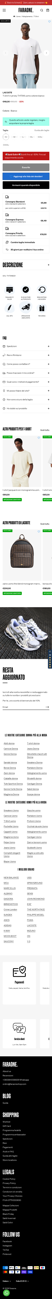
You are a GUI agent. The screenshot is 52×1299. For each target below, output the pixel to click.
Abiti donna (9, 743)
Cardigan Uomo (34, 837)
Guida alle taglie (41, 130)
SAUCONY (9, 941)
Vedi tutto (44, 430)
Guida (5, 1103)
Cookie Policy (9, 1179)
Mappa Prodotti (10, 1209)
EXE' (29, 904)
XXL (40, 137)
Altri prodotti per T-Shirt (17, 428)
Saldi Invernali (9, 1218)
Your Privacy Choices (12, 1196)
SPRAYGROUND (34, 882)
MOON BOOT (10, 936)
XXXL (6, 145)
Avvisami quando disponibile (26, 185)
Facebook (7, 1241)
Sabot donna (33, 789)
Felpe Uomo (9, 842)
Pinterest (7, 1254)
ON (28, 936)
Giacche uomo (34, 810)
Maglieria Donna (11, 794)
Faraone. (13, 1288)
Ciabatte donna (11, 778)
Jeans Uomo (9, 847)
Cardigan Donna (34, 783)
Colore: (10, 111)
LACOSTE (7, 92)
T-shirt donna (33, 743)
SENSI (30, 893)
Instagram (7, 1245)
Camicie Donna (11, 748)
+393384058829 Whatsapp (16, 1079)
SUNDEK (8, 914)
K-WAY (7, 930)
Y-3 (28, 941)
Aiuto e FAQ (8, 1151)
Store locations (10, 1160)
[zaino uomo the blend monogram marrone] (22, 555)
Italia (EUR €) (21, 1281)
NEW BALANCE (11, 877)
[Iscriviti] (47, 707)
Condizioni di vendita (12, 1191)
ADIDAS (7, 925)
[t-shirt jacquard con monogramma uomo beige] (22, 461)
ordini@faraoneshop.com (14, 1084)
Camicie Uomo (10, 815)
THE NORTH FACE (36, 909)
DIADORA (8, 898)
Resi (5, 1143)
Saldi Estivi (8, 1222)
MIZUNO (31, 930)
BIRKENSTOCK (11, 904)
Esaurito (26, 167)
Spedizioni (8, 1138)
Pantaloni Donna (34, 767)
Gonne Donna (10, 754)
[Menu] (4, 10)
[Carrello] (48, 11)
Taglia (26, 130)
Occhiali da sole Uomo (37, 826)
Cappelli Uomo (10, 831)
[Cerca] (42, 11)
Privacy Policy (9, 1183)
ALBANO (8, 893)
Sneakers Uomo (11, 810)
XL (31, 137)
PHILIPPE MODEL (35, 914)
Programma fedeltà (12, 1130)
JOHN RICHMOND (36, 898)
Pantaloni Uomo (34, 815)
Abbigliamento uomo (37, 773)
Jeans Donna (33, 748)
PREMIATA (32, 888)
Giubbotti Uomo (34, 847)
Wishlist (6, 1121)
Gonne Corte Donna (13, 789)
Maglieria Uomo (11, 837)
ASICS (6, 920)
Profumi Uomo (34, 821)
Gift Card (7, 1126)
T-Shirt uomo (10, 821)
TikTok (6, 1250)
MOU (6, 882)
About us (7, 1071)
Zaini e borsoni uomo (37, 842)
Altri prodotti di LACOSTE (16, 522)
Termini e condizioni (12, 1187)
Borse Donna (10, 767)
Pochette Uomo (11, 826)
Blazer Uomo (10, 861)
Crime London (10, 909)
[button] (6, 53)
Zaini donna (9, 773)
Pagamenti (8, 1147)
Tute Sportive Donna (13, 783)
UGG (29, 877)
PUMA (30, 920)
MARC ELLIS (10, 888)
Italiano (6, 1281)
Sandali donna (10, 762)
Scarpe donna (33, 794)
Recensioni (8, 1075)
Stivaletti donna (34, 778)
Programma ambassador (14, 1134)
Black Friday (8, 1214)
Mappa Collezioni (11, 1205)
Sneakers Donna (34, 762)
